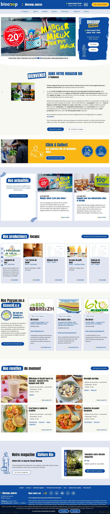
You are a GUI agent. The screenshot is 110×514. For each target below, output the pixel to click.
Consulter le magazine (96, 471)
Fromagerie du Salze (11, 261)
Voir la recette (47, 400)
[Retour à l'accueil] (9, 4)
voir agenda (50, 116)
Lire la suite (65, 217)
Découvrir (15, 280)
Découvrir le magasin (55, 129)
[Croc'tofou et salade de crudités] (14, 418)
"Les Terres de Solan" (33, 261)
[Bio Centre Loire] (69, 306)
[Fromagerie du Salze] (11, 250)
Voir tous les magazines (21, 472)
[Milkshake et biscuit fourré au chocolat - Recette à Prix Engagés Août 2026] (14, 389)
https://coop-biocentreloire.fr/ (67, 333)
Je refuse (63, 511)
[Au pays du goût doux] (77, 250)
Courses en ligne (102, 4)
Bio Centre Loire (64, 319)
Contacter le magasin (77, 129)
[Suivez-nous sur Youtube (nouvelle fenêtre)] (2, 257)
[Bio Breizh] (41, 306)
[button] (2, 38)
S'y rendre (93, 44)
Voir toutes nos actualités (18, 196)
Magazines (77, 11)
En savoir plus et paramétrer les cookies (43, 511)
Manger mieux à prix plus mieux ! (53, 198)
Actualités (45, 11)
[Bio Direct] (96, 306)
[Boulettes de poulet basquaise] (69, 418)
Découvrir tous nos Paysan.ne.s (12, 344)
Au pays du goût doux (77, 261)
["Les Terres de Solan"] (33, 250)
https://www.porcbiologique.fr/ (95, 331)
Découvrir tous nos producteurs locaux (95, 236)
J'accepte (75, 511)
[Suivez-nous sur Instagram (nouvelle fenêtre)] (2, 261)
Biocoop (86, 11)
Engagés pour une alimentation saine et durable (91, 199)
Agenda (35, 11)
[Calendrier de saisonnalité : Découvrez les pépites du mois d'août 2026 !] (38, 38)
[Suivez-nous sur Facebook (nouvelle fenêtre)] (2, 249)
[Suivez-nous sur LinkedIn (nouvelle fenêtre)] (2, 253)
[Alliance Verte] (55, 250)
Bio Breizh (34, 319)
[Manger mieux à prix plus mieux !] (55, 184)
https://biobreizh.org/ (37, 331)
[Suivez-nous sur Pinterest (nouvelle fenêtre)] (2, 265)
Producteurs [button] (64, 11)
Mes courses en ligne (56, 158)
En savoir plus (46, 347)
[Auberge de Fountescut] (99, 250)
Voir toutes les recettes (100, 368)
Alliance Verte (52, 260)
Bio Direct (89, 319)
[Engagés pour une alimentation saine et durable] (91, 184)
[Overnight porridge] (69, 389)
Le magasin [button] (24, 11)
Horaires (93, 49)
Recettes (54, 11)
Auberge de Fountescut (99, 261)
